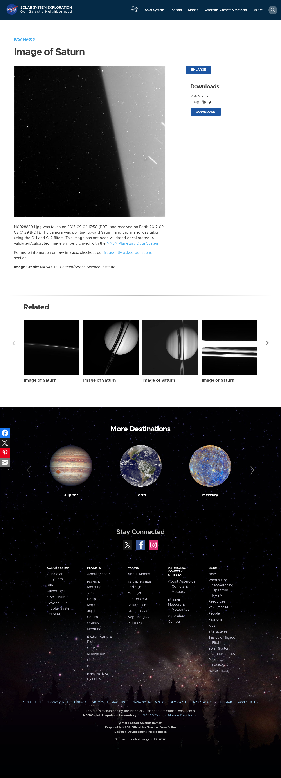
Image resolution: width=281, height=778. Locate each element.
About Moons (139, 574)
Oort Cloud (56, 597)
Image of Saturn (40, 380)
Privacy (98, 702)
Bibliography (54, 702)
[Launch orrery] (134, 11)
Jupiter (71, 495)
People (214, 613)
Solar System (58, 567)
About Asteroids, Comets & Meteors (182, 587)
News (213, 574)
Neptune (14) (138, 617)
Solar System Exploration (46, 6)
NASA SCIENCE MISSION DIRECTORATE (160, 702)
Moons (133, 567)
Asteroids (176, 615)
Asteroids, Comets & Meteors (177, 571)
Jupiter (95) (137, 599)
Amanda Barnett (151, 723)
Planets (94, 567)
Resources (216, 601)
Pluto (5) (135, 623)
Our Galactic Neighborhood (46, 12)
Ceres (92, 648)
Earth (140, 495)
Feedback (78, 702)
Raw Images (24, 39)
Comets (174, 621)
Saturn (92, 617)
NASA (12, 9)
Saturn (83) (137, 605)
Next (267, 343)
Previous (13, 343)
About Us (30, 702)
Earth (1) (134, 587)
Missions (215, 619)
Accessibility (248, 702)
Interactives (217, 631)
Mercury (210, 495)
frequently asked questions (128, 252)
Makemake (96, 654)
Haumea (94, 660)
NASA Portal (203, 702)
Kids (211, 625)
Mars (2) (134, 593)
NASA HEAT (218, 671)
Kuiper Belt (56, 591)
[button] (258, 10)
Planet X (94, 679)
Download (205, 111)
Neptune (94, 629)
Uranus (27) (137, 611)
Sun (50, 585)
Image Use (119, 702)
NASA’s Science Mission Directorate (170, 715)
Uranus (93, 623)
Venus (92, 593)
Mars (91, 605)
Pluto (91, 642)
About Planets (99, 574)
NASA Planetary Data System (133, 243)
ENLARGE (198, 69)
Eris (90, 666)
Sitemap (226, 702)
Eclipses (53, 614)
